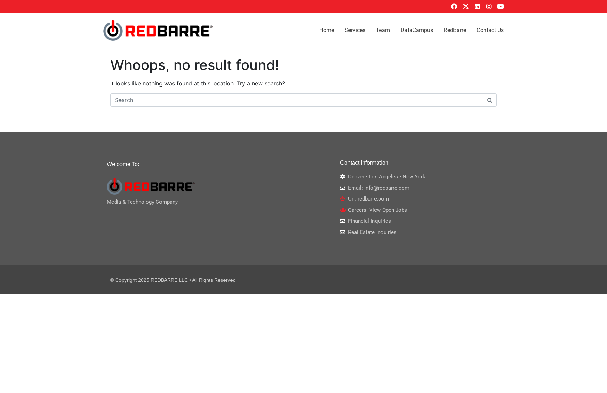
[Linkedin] (477, 6)
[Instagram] (489, 6)
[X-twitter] (466, 6)
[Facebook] (454, 6)
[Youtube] (500, 6)
